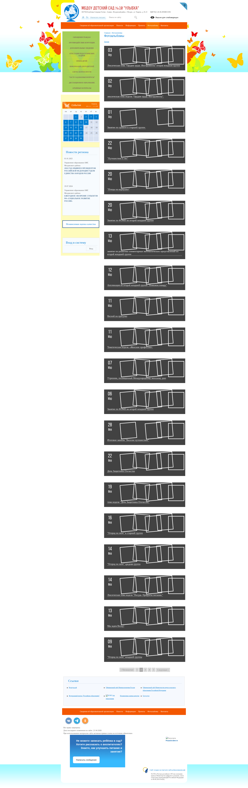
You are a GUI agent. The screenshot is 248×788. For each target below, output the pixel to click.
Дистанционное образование (82, 83)
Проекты (141, 25)
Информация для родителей (82, 66)
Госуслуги (146, 696)
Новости (119, 25)
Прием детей (81, 61)
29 (76, 138)
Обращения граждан (82, 37)
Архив (106, 42)
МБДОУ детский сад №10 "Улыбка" (110, 8)
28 (71, 138)
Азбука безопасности (81, 72)
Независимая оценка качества (81, 224)
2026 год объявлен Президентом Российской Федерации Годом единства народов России (80, 170)
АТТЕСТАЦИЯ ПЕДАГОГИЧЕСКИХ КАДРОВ (81, 55)
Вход (91, 249)
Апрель (94, 104)
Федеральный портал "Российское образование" (84, 696)
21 (71, 133)
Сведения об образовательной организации (97, 25)
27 (66, 138)
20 (66, 133)
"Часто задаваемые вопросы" (82, 77)
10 (86, 122)
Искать (135, 17)
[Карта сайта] (87, 17)
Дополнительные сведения (82, 48)
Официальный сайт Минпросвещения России (120, 687)
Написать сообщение (86, 760)
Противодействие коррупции (82, 43)
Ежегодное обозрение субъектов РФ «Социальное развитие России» (81, 198)
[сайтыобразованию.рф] (183, 6)
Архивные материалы (81, 88)
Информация (131, 25)
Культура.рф (73, 687)
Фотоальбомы (117, 33)
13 (66, 128)
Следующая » (163, 670)
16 (81, 128)
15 (76, 128)
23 (81, 133)
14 (71, 128)
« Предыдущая (127, 670)
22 (76, 133)
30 (81, 138)
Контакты (164, 25)
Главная (107, 33)
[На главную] (83, 17)
